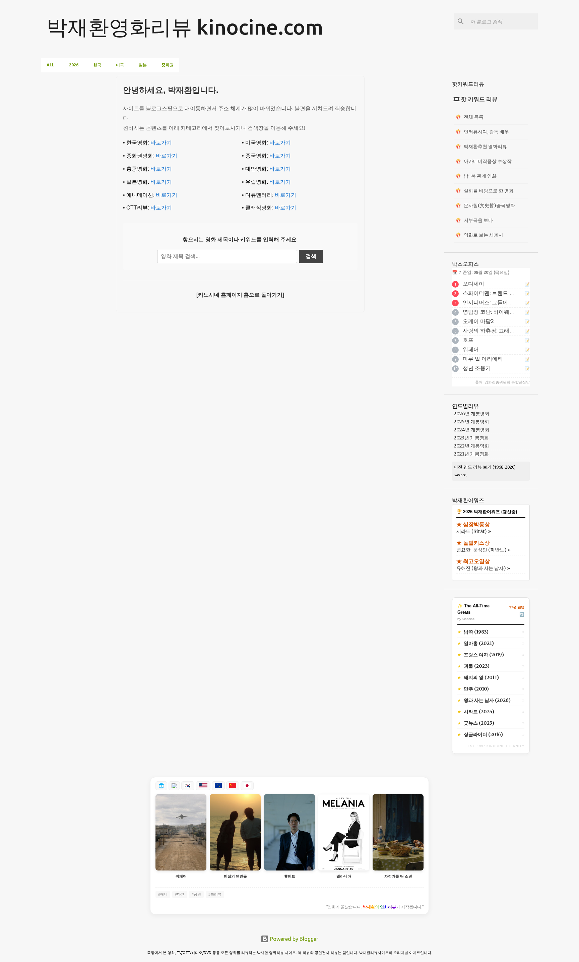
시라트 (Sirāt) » (473, 531)
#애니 (163, 894)
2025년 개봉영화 (471, 422)
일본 (143, 65)
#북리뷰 (214, 894)
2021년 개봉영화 (471, 454)
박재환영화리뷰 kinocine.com (185, 27)
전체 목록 (469, 117)
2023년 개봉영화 (471, 438)
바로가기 (161, 142)
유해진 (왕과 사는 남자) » (483, 568)
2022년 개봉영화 (471, 446)
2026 (73, 65)
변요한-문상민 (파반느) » (483, 550)
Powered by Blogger (293, 939)
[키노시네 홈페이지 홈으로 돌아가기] (240, 295)
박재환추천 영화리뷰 (481, 146)
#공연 (196, 894)
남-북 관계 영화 (476, 176)
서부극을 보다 (474, 220)
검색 (311, 256)
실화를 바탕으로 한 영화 (484, 191)
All (50, 65)
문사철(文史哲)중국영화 (485, 205)
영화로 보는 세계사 (479, 235)
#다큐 (179, 894)
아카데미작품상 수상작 (483, 161)
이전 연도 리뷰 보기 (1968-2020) (485, 467)
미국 (120, 65)
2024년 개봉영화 (472, 430)
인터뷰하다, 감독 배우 (482, 132)
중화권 (168, 65)
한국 (97, 65)
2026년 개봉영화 (472, 414)
